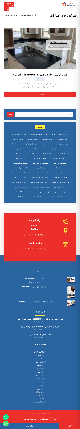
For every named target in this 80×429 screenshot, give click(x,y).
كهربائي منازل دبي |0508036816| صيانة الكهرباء (40, 326)
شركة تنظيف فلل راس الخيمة (41, 187)
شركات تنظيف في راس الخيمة (40, 177)
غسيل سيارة (38, 362)
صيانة (39, 365)
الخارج (39, 382)
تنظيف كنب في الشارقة (40, 158)
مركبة (39, 355)
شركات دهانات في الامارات (18, 182)
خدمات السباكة (59, 168)
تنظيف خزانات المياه (15, 144)
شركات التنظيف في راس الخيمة (43, 173)
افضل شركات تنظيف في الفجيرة (60, 134)
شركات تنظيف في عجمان (20, 177)
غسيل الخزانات (37, 196)
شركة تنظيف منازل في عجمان (54, 196)
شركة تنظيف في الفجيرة (21, 187)
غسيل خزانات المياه (23, 196)
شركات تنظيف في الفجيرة (60, 177)
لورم (38, 388)
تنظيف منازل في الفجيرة (59, 163)
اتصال (39, 385)
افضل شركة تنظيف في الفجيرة (39, 134)
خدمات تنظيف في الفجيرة (44, 168)
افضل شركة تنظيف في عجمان (18, 134)
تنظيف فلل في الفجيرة (46, 153)
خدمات (38, 375)
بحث (10, 114)
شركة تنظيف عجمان (59, 187)
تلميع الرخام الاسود (62, 139)
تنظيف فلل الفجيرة (22, 149)
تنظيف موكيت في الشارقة (21, 163)
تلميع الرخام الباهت (47, 139)
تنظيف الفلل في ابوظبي (32, 144)
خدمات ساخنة (39, 402)
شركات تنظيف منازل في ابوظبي (60, 182)
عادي (39, 372)
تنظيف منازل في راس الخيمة (40, 163)
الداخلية (38, 378)
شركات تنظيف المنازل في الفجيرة (21, 173)
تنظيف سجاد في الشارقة (38, 149)
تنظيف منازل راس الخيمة (22, 158)
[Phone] (6, 417)
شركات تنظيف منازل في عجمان (38, 182)
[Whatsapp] (6, 423)
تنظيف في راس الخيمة (58, 158)
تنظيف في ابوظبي (30, 153)
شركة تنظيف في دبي (60, 192)
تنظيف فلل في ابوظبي (63, 153)
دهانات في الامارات (62, 173)
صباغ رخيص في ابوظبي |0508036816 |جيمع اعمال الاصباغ (40, 319)
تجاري (39, 368)
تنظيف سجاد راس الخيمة (56, 149)
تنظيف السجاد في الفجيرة (63, 144)
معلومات (39, 392)
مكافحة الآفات (39, 352)
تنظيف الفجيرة (47, 144)
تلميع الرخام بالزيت (33, 139)
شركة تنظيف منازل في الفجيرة (22, 192)
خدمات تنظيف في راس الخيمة (24, 168)
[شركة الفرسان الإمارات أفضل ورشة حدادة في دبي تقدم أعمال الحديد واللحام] (68, 4)
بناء (39, 358)
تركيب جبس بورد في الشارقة (40, 334)
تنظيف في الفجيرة (16, 153)
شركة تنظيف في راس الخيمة (42, 192)
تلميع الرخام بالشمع (17, 139)
